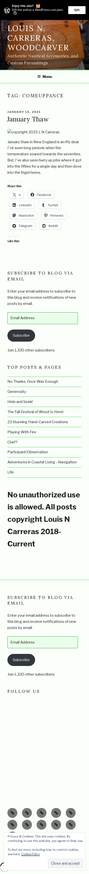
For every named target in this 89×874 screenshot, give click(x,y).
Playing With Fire (21, 432)
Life (10, 472)
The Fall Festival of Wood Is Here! (35, 412)
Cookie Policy (30, 854)
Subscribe (21, 335)
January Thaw (28, 119)
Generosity (16, 391)
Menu (47, 76)
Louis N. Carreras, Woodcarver (38, 37)
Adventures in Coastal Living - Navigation (42, 462)
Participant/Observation (27, 452)
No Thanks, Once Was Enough (32, 381)
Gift (77, 10)
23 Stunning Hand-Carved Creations (37, 422)
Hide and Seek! (20, 402)
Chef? (12, 442)
